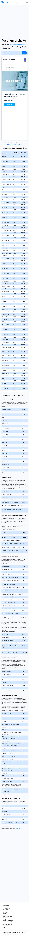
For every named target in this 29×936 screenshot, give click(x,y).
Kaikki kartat (5, 909)
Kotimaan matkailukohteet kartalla (10, 910)
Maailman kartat (6, 908)
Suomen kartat (6, 905)
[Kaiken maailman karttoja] (5, 2)
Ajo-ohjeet (5, 912)
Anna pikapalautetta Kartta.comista (10, 934)
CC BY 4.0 (18, 828)
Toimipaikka (23, 153)
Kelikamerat (5, 917)
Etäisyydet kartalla (7, 919)
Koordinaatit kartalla (7, 923)
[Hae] (24, 52)
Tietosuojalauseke (12, 932)
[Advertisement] (14, 22)
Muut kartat (5, 925)
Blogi (4, 927)
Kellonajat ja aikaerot (7, 921)
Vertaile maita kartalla (7, 924)
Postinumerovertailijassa (14, 144)
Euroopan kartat (6, 906)
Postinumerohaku (13, 40)
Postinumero (15, 153)
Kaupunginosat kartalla (8, 920)
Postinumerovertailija (7, 916)
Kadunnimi (4, 153)
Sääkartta (5, 913)
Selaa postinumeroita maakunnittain (17, 44)
